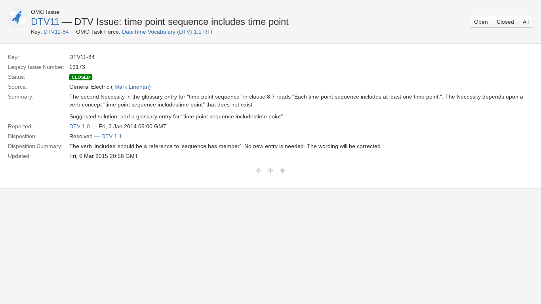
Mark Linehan (131, 87)
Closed (505, 22)
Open (481, 22)
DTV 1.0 (79, 126)
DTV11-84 (56, 31)
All (526, 22)
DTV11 (45, 21)
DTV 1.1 (111, 136)
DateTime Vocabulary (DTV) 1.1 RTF (168, 31)
